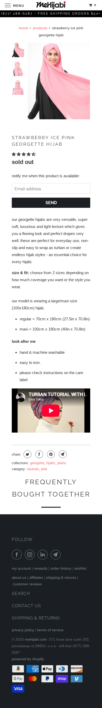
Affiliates (36, 577)
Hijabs (50, 463)
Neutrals (33, 469)
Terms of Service (50, 630)
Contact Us (26, 605)
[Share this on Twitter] (26, 454)
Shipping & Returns (61, 577)
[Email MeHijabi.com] (57, 554)
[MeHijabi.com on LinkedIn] (44, 554)
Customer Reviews (27, 584)
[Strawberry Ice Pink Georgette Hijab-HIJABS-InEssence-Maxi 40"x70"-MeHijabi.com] (58, 81)
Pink (44, 469)
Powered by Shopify (28, 659)
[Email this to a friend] (62, 454)
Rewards (40, 568)
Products (40, 28)
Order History (60, 568)
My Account (21, 568)
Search (21, 593)
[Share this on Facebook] (38, 454)
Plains (61, 463)
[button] (24, 154)
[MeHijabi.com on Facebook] (18, 554)
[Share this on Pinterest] (50, 454)
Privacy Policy (23, 630)
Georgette (37, 463)
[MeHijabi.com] (51, 5)
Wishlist (80, 568)
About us (19, 577)
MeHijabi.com (36, 639)
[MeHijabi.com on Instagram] (31, 554)
